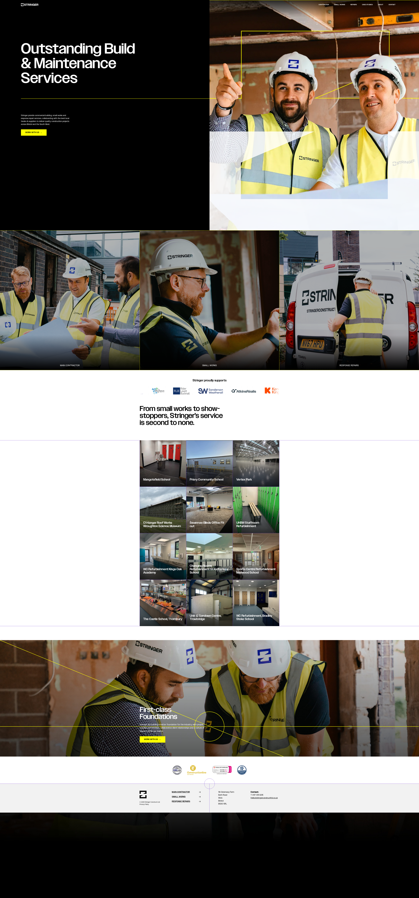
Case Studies (367, 5)
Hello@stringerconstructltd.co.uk (264, 798)
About (380, 5)
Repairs (353, 5)
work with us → (33, 132)
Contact (392, 5)
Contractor (324, 5)
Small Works (339, 5)
